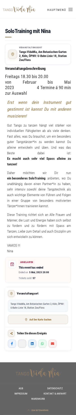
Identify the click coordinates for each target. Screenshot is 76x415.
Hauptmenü (57, 9)
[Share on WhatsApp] (42, 344)
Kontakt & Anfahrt (55, 393)
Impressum (20, 393)
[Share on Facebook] (12, 344)
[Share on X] (22, 344)
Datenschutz (55, 388)
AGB (21, 388)
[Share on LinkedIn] (32, 344)
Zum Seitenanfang (39, 410)
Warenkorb (38, 398)
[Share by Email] (52, 344)
